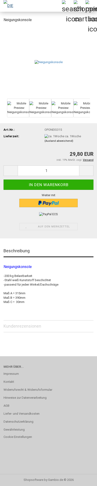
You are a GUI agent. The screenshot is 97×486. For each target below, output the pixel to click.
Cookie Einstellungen (18, 437)
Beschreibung (17, 250)
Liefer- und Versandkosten (22, 413)
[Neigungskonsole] (49, 62)
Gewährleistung (14, 429)
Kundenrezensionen (22, 326)
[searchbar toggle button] (67, 6)
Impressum (11, 373)
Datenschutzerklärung (18, 421)
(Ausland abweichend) (58, 140)
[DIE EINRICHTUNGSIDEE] (9, 6)
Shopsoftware (33, 480)
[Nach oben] (84, 479)
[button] (11, 170)
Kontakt (9, 381)
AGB (6, 405)
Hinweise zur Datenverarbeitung (25, 397)
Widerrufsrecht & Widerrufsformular (28, 389)
